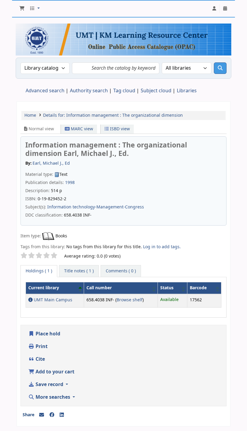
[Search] (220, 68)
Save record (49, 384)
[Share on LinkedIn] (62, 415)
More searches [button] (52, 397)
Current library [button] (43, 288)
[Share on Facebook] (52, 415)
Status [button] (167, 288)
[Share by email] (41, 415)
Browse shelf (129, 300)
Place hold (47, 334)
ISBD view (119, 129)
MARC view (81, 129)
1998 (70, 182)
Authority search (89, 90)
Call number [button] (99, 288)
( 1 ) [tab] (39, 271)
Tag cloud (124, 90)
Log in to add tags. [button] (162, 247)
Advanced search (45, 90)
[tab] (79, 271)
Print (41, 346)
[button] (22, 8)
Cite (39, 359)
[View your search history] (225, 8)
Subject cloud (156, 90)
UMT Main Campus (52, 300)
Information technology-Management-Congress (95, 207)
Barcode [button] (198, 288)
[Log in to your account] (214, 8)
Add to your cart (54, 372)
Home (30, 115)
